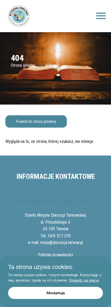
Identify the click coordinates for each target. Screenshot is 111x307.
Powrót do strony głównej (36, 121)
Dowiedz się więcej (84, 280)
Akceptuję (55, 293)
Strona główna (23, 65)
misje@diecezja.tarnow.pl (61, 242)
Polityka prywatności (55, 254)
